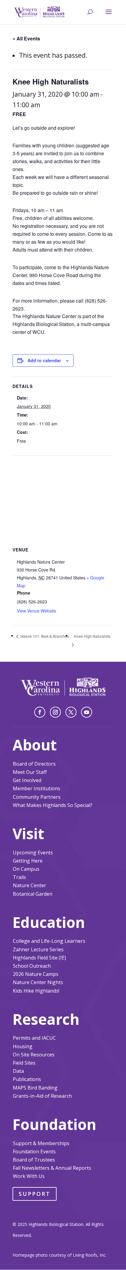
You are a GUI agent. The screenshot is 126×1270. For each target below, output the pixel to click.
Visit (28, 833)
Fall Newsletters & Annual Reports (52, 1168)
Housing (22, 1046)
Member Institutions (36, 788)
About (35, 745)
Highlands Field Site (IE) (39, 957)
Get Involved (27, 780)
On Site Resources (33, 1054)
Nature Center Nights (38, 982)
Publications (27, 1079)
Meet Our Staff (30, 772)
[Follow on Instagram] (55, 712)
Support (34, 1193)
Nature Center (29, 885)
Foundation (54, 1124)
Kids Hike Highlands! (36, 990)
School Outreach (32, 966)
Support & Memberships (41, 1143)
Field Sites (24, 1062)
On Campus (26, 869)
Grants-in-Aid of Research (42, 1096)
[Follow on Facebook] (39, 712)
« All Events (26, 38)
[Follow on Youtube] (86, 712)
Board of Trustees (34, 1159)
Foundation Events (34, 1151)
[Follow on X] (70, 712)
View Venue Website (36, 611)
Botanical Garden (32, 894)
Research (46, 1019)
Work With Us (29, 1176)
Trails (19, 877)
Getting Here (28, 860)
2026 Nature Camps (35, 974)
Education (49, 922)
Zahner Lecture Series (38, 949)
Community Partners (37, 797)
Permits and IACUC (34, 1038)
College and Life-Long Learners (49, 941)
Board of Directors (34, 763)
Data (18, 1071)
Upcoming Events (33, 852)
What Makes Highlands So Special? (52, 805)
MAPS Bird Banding (35, 1087)
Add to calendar (44, 360)
